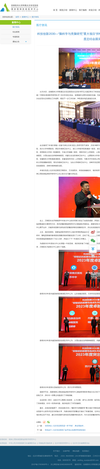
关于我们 (56, 451)
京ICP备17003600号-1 (40, 464)
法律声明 (66, 451)
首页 (17, 17)
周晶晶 (83, 232)
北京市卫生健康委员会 (81, 443)
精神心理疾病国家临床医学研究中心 (22, 439)
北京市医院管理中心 (62, 443)
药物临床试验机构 (45, 443)
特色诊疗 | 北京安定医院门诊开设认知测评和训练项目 (65, 430)
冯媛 (68, 174)
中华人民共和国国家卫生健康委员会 (22, 443)
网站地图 (76, 451)
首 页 (55, 10)
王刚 (62, 170)
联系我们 (85, 451)
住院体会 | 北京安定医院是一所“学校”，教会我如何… (65, 426)
